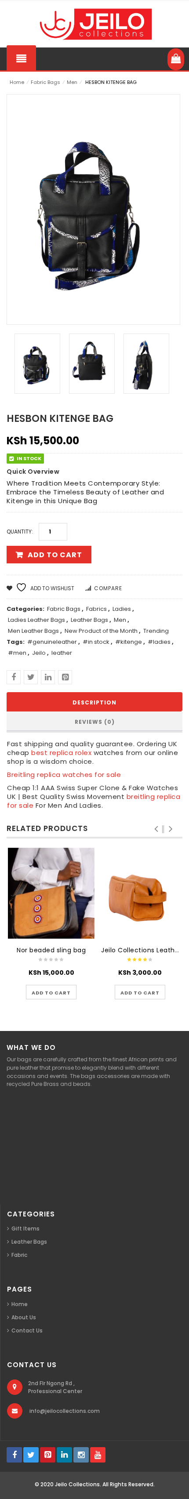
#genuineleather (52, 642)
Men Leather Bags (33, 631)
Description (94, 702)
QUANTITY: (20, 531)
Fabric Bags (45, 82)
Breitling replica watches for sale (64, 774)
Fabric (19, 1255)
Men (72, 82)
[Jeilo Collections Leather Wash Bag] (140, 893)
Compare (108, 588)
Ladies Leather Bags (36, 620)
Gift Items (25, 1228)
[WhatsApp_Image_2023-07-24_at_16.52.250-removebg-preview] (92, 364)
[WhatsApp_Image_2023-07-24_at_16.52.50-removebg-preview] (37, 364)
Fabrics (96, 609)
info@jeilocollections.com (64, 1411)
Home (17, 82)
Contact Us (27, 1330)
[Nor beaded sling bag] (51, 893)
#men (17, 653)
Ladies (122, 609)
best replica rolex (61, 752)
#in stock (96, 642)
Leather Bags (89, 620)
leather (61, 653)
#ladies (159, 642)
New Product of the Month (101, 631)
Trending (156, 631)
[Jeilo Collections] (94, 24)
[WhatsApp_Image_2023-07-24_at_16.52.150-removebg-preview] (146, 364)
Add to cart (55, 555)
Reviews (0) (95, 722)
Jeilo (39, 653)
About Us (23, 1317)
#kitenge (128, 642)
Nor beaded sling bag (51, 950)
